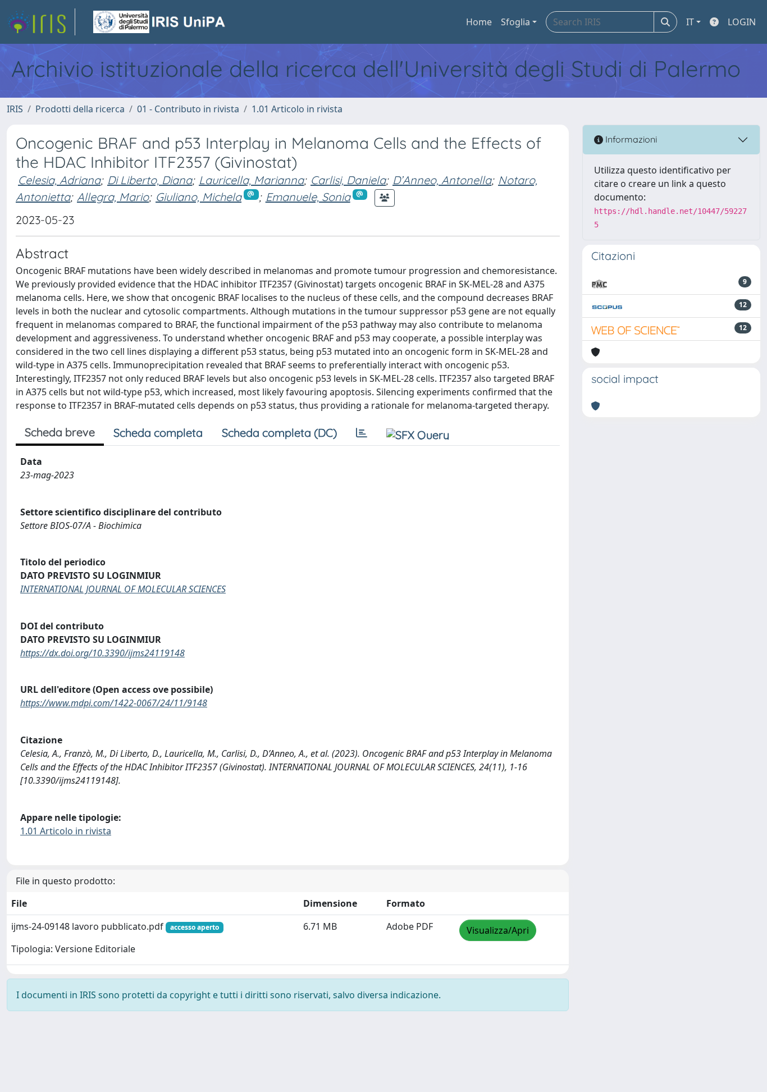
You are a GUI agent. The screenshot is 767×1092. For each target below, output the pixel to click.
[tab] (361, 433)
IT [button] (690, 22)
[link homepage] (41, 21)
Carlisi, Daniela (348, 180)
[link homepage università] (160, 21)
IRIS (15, 109)
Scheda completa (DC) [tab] (279, 433)
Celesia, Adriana (59, 180)
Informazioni (630, 139)
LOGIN (742, 22)
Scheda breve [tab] (60, 432)
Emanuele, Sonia (308, 197)
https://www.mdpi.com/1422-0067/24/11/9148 (113, 703)
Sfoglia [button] (515, 22)
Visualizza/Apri (498, 930)
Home (479, 22)
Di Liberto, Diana (149, 180)
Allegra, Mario (113, 197)
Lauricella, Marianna (251, 180)
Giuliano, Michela (198, 197)
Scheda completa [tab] (158, 433)
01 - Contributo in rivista (188, 109)
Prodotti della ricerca (80, 109)
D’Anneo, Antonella (441, 180)
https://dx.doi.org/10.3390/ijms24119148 (102, 653)
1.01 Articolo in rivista (297, 109)
